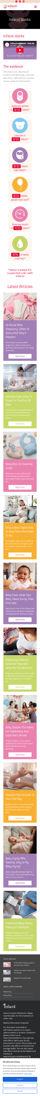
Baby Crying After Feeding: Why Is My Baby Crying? (17, 862)
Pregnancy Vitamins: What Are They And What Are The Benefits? (19, 664)
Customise (20, 1085)
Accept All (20, 1079)
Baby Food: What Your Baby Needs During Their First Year (20, 599)
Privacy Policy (28, 1074)
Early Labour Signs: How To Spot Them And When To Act (20, 531)
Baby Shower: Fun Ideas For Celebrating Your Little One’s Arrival (19, 731)
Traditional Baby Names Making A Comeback (19, 925)
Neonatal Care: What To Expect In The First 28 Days (19, 400)
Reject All (20, 1091)
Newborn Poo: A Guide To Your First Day (20, 797)
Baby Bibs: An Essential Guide (19, 466)
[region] (20, 1077)
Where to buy (7, 992)
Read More (20, 356)
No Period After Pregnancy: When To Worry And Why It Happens (17, 331)
